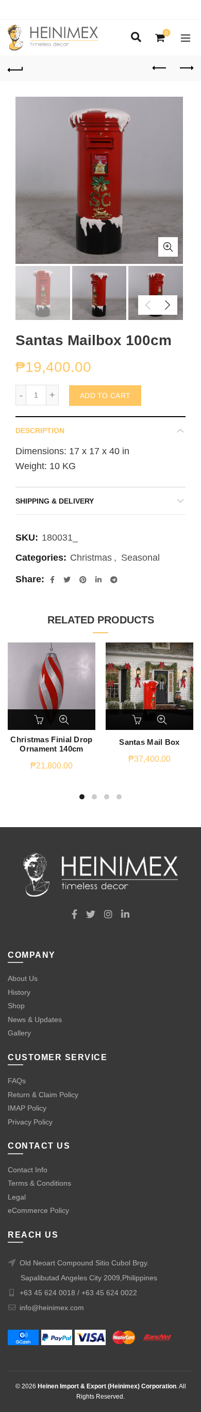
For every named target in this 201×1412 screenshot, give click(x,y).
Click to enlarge (168, 247)
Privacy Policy (30, 1122)
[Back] (15, 68)
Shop (16, 1006)
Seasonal (140, 557)
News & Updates (35, 1019)
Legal (17, 1197)
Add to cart (105, 395)
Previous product (160, 68)
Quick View (64, 719)
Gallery (19, 1033)
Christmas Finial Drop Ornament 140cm (51, 744)
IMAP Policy (27, 1108)
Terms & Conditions (39, 1183)
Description (39, 430)
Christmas (91, 557)
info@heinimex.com (52, 1307)
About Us (23, 978)
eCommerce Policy (38, 1210)
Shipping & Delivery (54, 501)
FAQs (17, 1081)
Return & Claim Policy (43, 1095)
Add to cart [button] (39, 719)
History (19, 992)
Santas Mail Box (149, 742)
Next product (185, 68)
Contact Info (27, 1170)
